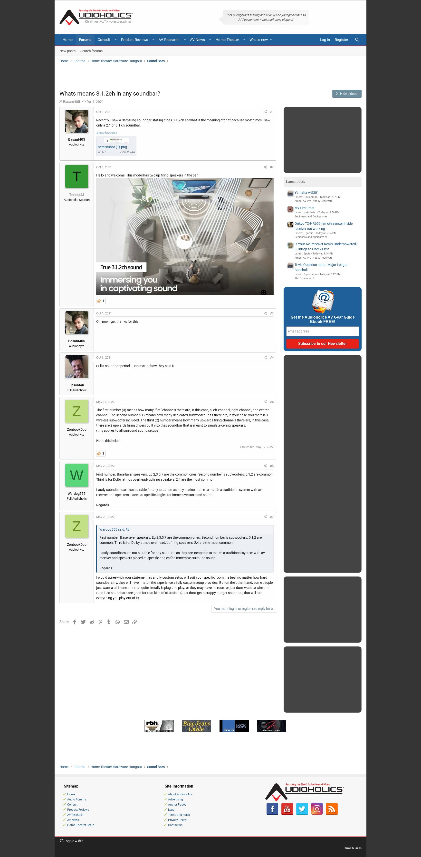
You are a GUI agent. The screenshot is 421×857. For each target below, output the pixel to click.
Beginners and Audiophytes (311, 216)
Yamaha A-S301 (307, 193)
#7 (272, 517)
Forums (85, 40)
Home (68, 40)
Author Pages (177, 804)
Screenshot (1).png (112, 147)
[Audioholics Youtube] (287, 814)
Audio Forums (76, 799)
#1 (272, 112)
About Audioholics (180, 794)
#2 (272, 167)
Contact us (175, 825)
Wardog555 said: (112, 529)
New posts (67, 51)
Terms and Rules (179, 815)
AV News (197, 40)
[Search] (357, 40)
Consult (104, 40)
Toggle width (73, 841)
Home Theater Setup (80, 825)
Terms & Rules (352, 848)
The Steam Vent (304, 278)
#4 (272, 357)
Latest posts (295, 182)
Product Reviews (134, 40)
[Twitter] (302, 814)
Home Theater (227, 40)
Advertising (175, 799)
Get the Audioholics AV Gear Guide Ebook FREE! (323, 319)
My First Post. (305, 208)
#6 (272, 466)
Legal (171, 809)
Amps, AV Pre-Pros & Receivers (314, 201)
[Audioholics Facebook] (272, 814)
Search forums (91, 51)
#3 (272, 313)
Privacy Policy (177, 820)
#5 (272, 402)
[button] (116, 40)
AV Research (169, 40)
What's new (258, 40)
